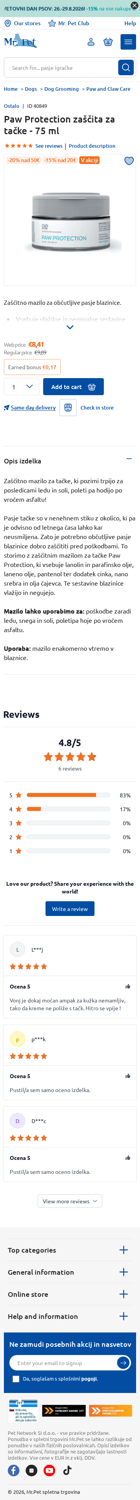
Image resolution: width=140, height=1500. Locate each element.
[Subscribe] (123, 1363)
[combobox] (65, 67)
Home (11, 88)
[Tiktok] (67, 1470)
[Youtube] (49, 1470)
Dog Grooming (61, 88)
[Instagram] (31, 1470)
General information (41, 1271)
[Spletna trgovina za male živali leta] (64, 1410)
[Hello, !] (91, 42)
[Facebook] (13, 1470)
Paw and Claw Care (108, 88)
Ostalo (11, 105)
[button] (128, 42)
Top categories (32, 1249)
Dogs (31, 88)
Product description (92, 145)
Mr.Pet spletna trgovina (53, 1491)
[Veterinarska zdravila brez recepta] (23, 1410)
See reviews (49, 145)
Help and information (43, 1316)
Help (130, 23)
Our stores (27, 23)
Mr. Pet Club (73, 23)
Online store (28, 1293)
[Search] (126, 67)
